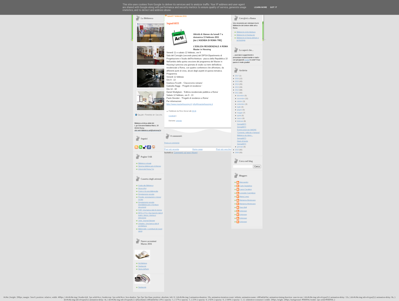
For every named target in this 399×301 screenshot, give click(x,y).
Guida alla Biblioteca (145, 185)
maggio (240, 113)
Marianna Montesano (248, 200)
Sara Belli (243, 207)
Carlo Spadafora (246, 186)
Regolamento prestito (146, 194)
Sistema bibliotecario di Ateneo (149, 166)
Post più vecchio (223, 149)
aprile (239, 115)
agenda (179, 121)
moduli (246, 60)
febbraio (240, 121)
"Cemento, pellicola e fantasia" (248, 132)
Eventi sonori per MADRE (246, 130)
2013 (237, 87)
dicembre (240, 95)
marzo (239, 118)
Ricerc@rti (142, 188)
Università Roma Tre (146, 169)
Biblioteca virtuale (144, 163)
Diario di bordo (242, 141)
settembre (241, 104)
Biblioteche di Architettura (246, 32)
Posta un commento (171, 143)
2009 (237, 152)
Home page (197, 149)
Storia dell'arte (143, 269)
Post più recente (171, 149)
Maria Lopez (244, 196)
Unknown (243, 211)
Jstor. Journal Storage (146, 221)
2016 (237, 78)
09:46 (194, 111)
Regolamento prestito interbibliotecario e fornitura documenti (148, 204)
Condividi (172, 116)
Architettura (142, 263)
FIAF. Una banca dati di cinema (150, 210)
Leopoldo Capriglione (247, 193)
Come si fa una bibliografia (148, 191)
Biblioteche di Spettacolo (246, 35)
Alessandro (244, 182)
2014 (237, 84)
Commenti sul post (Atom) (185, 152)
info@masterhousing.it (203, 104)
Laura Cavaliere (246, 189)
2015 (237, 81)
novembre (241, 98)
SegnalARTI (172, 23)
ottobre (239, 101)
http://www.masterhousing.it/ (179, 104)
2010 (237, 150)
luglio (239, 107)
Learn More (260, 7)
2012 (237, 90)
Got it (273, 7)
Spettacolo (142, 266)
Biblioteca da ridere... (245, 135)
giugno (239, 110)
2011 (237, 93)
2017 (237, 76)
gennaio (240, 147)
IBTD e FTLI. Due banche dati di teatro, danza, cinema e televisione (150, 215)
